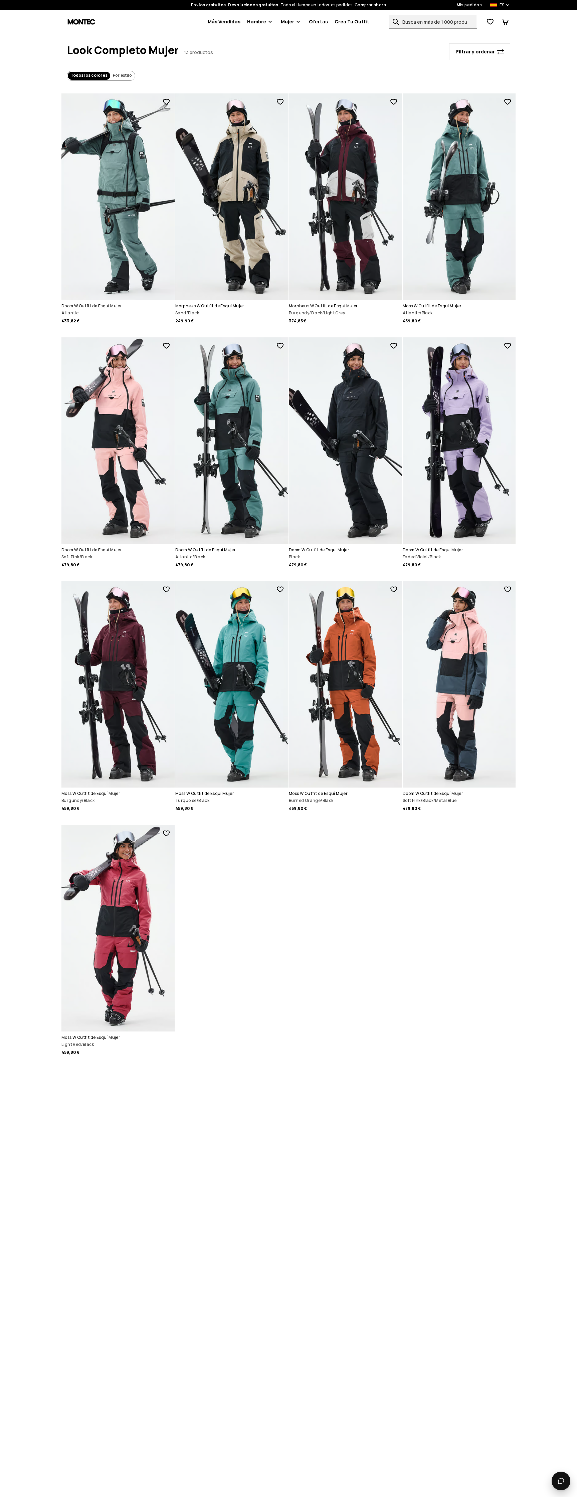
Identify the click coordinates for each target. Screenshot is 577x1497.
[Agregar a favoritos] (166, 102)
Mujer (287, 21)
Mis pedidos (469, 5)
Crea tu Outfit (352, 21)
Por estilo (122, 75)
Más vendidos (224, 21)
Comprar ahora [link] (370, 5)
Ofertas (318, 21)
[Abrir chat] (561, 1481)
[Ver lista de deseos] (490, 21)
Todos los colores (89, 75)
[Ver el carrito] (505, 21)
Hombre (256, 21)
